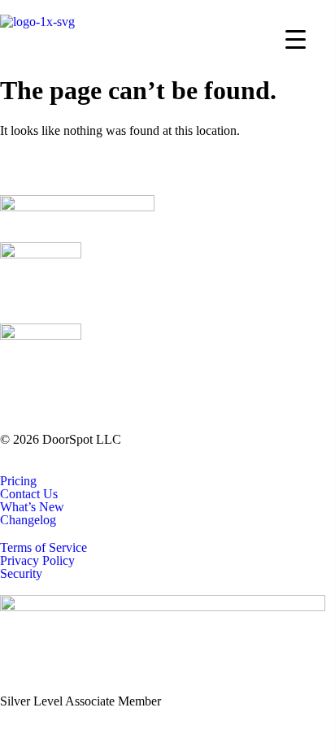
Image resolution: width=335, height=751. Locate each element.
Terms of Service (43, 547)
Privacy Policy (37, 560)
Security (21, 573)
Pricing (18, 481)
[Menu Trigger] (295, 38)
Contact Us (29, 494)
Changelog (28, 520)
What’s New (32, 507)
